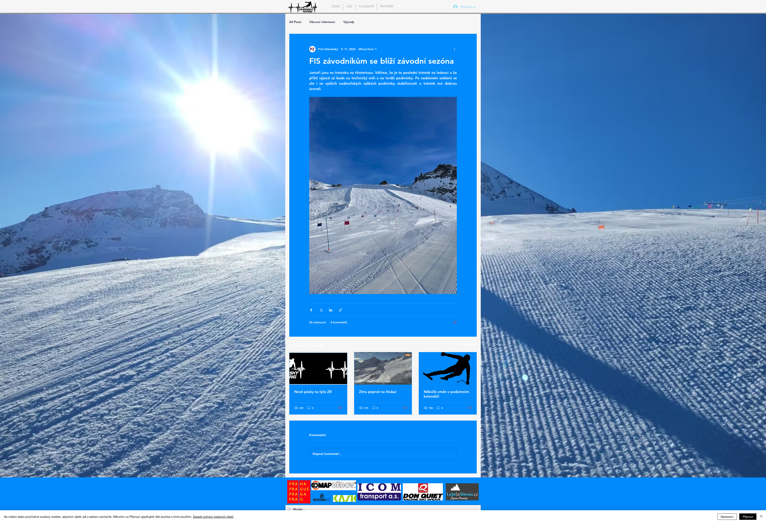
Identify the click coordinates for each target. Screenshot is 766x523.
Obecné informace (322, 22)
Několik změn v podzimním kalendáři (446, 394)
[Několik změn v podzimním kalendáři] (448, 368)
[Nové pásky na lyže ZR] (318, 368)
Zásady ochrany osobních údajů (213, 517)
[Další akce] (454, 49)
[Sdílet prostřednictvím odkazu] (340, 310)
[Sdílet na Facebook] (311, 310)
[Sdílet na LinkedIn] (331, 310)
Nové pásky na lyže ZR (313, 391)
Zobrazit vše (469, 344)
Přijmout (748, 517)
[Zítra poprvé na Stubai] (383, 368)
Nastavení (727, 517)
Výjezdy (348, 22)
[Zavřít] (761, 516)
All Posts (295, 22)
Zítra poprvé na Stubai (377, 391)
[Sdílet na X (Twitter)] (321, 310)
